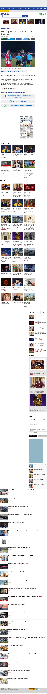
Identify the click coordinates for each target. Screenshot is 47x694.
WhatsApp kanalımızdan (14, 92)
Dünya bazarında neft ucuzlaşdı (16, 604)
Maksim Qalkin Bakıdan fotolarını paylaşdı (18, 539)
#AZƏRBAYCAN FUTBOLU (14, 71)
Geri (0, 21)
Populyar (32, 312)
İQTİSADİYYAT (19, 8)
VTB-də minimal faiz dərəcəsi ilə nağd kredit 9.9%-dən (12, 68)
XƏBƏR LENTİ (3, 8)
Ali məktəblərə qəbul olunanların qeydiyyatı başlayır (22, 489)
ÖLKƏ (9, 8)
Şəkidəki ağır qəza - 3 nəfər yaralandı (17, 612)
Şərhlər (44, 312)
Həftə (38, 312)
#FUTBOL (24, 71)
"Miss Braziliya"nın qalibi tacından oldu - (19, 498)
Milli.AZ (5, 14)
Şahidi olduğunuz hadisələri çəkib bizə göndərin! (19, 105)
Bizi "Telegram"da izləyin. (19, 101)
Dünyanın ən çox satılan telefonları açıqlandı (19, 670)
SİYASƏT (13, 8)
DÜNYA (29, 8)
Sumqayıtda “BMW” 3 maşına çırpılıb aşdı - (20, 506)
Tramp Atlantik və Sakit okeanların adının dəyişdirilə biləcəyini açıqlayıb (25, 530)
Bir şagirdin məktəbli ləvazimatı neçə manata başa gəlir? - (24, 653)
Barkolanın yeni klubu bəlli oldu (16, 522)
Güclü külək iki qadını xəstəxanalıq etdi (18, 580)
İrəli (46, 21)
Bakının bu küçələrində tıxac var (16, 629)
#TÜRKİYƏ (3, 71)
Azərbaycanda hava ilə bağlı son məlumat (19, 547)
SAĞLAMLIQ (39, 8)
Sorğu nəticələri (42, 435)
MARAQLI (34, 8)
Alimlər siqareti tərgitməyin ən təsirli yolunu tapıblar (20, 662)
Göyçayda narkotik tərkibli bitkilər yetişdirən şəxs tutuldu (22, 588)
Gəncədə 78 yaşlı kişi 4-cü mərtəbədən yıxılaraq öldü (21, 514)
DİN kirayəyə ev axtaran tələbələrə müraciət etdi (20, 555)
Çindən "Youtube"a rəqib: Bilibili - (18, 563)
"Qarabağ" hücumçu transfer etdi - (18, 621)
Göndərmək (32, 435)
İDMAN (25, 8)
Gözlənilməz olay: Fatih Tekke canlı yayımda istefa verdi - (25, 596)
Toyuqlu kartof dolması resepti (15, 645)
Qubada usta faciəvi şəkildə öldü (16, 571)
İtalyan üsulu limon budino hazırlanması (18, 678)
